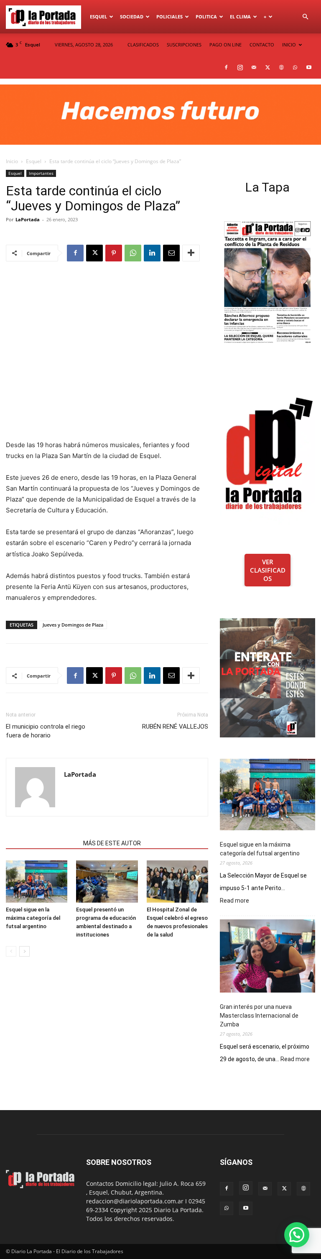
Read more (234, 901)
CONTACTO (262, 44)
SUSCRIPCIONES (184, 44)
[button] (305, 17)
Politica (206, 16)
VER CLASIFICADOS (267, 570)
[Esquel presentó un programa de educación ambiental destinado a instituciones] (107, 881)
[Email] (171, 253)
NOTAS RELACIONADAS (42, 843)
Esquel (98, 16)
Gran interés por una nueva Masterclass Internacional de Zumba (259, 1015)
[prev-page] (11, 951)
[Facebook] (226, 67)
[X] (267, 67)
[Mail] (253, 67)
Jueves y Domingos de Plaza (73, 625)
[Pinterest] (113, 253)
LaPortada (27, 219)
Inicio (12, 161)
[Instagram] (240, 67)
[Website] (281, 67)
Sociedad (131, 16)
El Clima (240, 16)
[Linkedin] (152, 253)
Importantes (41, 173)
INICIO (289, 44)
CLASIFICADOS (143, 44)
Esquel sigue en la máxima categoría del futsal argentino (33, 917)
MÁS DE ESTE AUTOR (112, 843)
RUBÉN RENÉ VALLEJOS (175, 726)
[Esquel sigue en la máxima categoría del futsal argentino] (36, 881)
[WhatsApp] (295, 67)
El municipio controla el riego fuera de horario (45, 731)
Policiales (169, 16)
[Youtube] (309, 67)
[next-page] (24, 951)
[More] (191, 253)
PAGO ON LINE (225, 44)
